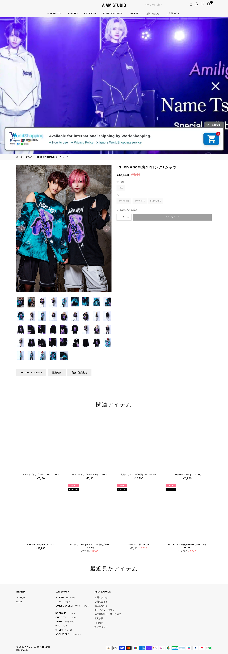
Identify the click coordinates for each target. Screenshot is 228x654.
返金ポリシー (101, 626)
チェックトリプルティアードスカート (89, 474)
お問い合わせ (153, 13)
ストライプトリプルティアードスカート (40, 474)
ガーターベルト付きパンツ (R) (187, 474)
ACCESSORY (68, 634)
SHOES (63, 629)
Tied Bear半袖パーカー (138, 544)
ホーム (19, 157)
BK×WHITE (140, 200)
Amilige (20, 597)
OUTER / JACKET (72, 607)
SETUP (65, 621)
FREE (121, 187)
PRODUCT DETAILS (31, 372)
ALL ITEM (65, 597)
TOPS (62, 601)
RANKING (73, 13)
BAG (61, 625)
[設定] (196, 4)
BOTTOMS (65, 613)
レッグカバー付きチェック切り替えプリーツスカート (89, 546)
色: (118, 195)
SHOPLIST (134, 13)
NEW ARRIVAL (54, 13)
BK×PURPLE (124, 200)
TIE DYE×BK (155, 200)
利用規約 (98, 622)
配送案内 (56, 372)
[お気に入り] (202, 4)
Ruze (19, 601)
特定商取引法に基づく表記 (107, 614)
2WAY (29, 157)
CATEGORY (90, 13)
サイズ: (120, 181)
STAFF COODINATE (113, 13)
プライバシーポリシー (105, 610)
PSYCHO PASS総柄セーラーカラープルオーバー (187, 546)
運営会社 (98, 618)
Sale (73, 485)
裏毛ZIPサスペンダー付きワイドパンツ (138, 474)
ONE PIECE (66, 617)
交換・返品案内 (79, 372)
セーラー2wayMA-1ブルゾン (40, 544)
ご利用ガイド (172, 13)
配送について (101, 605)
